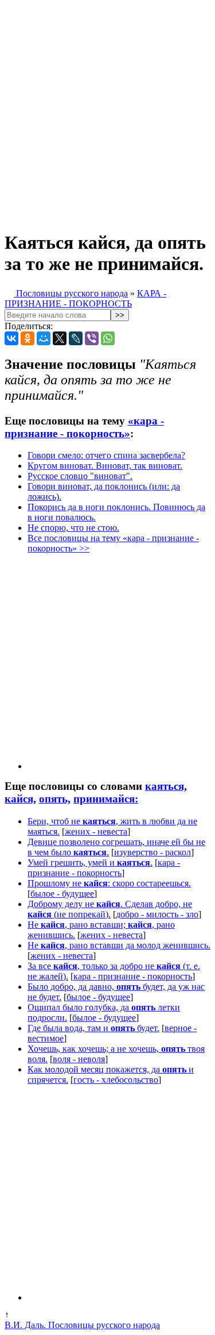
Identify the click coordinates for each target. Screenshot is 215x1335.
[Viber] (92, 338)
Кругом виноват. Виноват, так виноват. (105, 465)
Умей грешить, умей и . (90, 862)
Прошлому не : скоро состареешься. (109, 883)
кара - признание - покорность (104, 868)
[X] (60, 338)
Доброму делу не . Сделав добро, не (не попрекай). (110, 909)
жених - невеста (96, 831)
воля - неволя (79, 1059)
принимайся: (105, 799)
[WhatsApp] (108, 338)
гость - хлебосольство (115, 1080)
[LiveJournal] (76, 338)
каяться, (166, 786)
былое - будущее (62, 893)
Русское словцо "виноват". (80, 476)
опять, (55, 799)
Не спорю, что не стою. (73, 528)
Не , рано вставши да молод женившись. (119, 945)
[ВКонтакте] (11, 338)
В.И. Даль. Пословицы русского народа (82, 1325)
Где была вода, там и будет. (93, 1028)
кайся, (20, 799)
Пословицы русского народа (71, 293)
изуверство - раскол (152, 852)
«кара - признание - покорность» (84, 427)
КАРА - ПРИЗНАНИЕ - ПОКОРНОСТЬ (85, 298)
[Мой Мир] (43, 338)
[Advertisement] (107, 112)
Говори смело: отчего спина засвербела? (106, 455)
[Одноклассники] (27, 338)
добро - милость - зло (157, 914)
